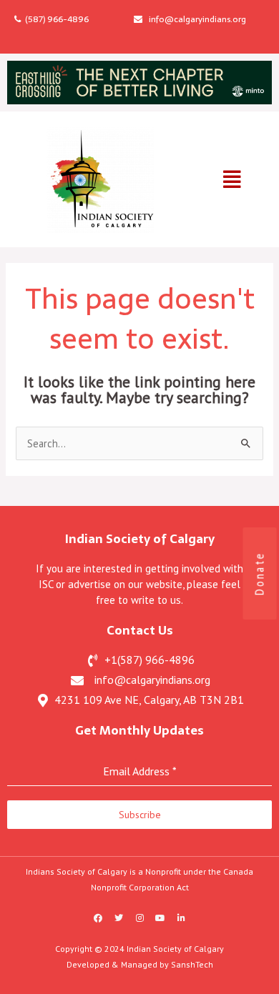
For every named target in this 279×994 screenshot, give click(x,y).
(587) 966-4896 (55, 19)
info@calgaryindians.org (194, 19)
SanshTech (192, 964)
